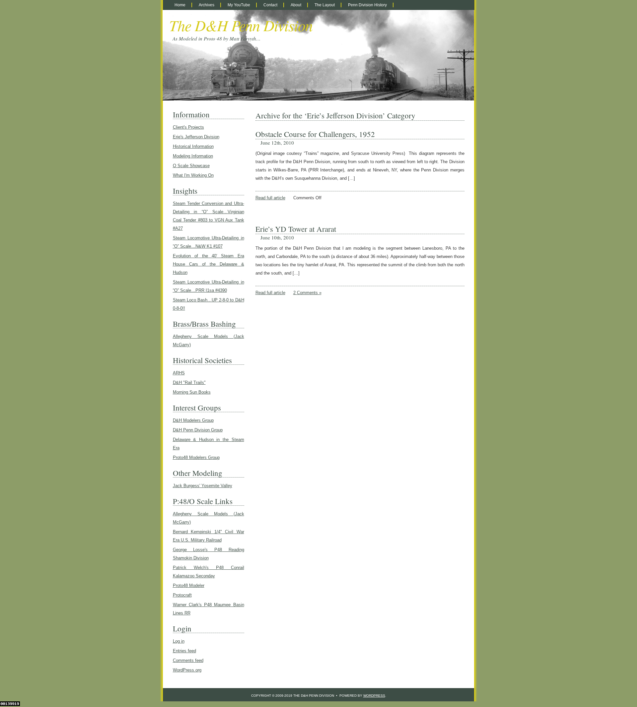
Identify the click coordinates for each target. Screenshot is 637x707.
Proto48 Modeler (188, 585)
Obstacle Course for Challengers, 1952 (315, 134)
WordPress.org (187, 670)
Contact (270, 5)
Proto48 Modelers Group (196, 457)
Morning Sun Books (192, 392)
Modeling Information (193, 156)
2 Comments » (307, 292)
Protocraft (182, 595)
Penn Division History (367, 5)
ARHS (179, 372)
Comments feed (188, 660)
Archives (206, 5)
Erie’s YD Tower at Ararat (295, 229)
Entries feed (184, 650)
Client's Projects (188, 127)
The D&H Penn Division (241, 25)
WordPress (374, 695)
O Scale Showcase (191, 165)
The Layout (325, 5)
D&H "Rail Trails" (189, 382)
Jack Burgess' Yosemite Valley (202, 485)
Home (180, 5)
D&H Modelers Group (193, 420)
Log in (178, 641)
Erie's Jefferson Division (196, 136)
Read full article (270, 197)
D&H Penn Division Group (198, 429)
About (296, 5)
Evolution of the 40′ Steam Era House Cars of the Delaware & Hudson (208, 264)
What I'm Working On (193, 175)
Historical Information (193, 146)
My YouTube (239, 5)
